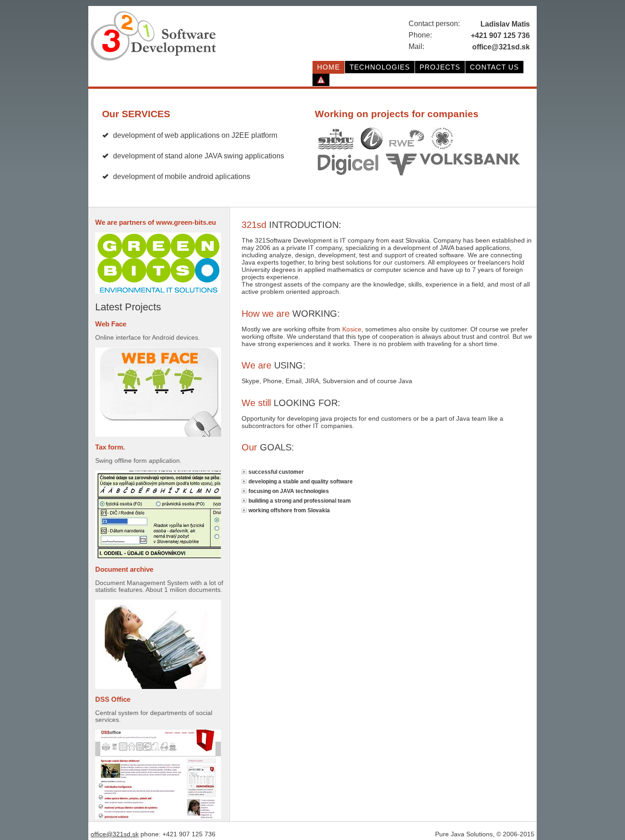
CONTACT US (494, 67)
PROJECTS (440, 67)
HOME (328, 67)
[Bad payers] (320, 80)
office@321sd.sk (115, 834)
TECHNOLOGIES (380, 67)
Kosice (351, 329)
